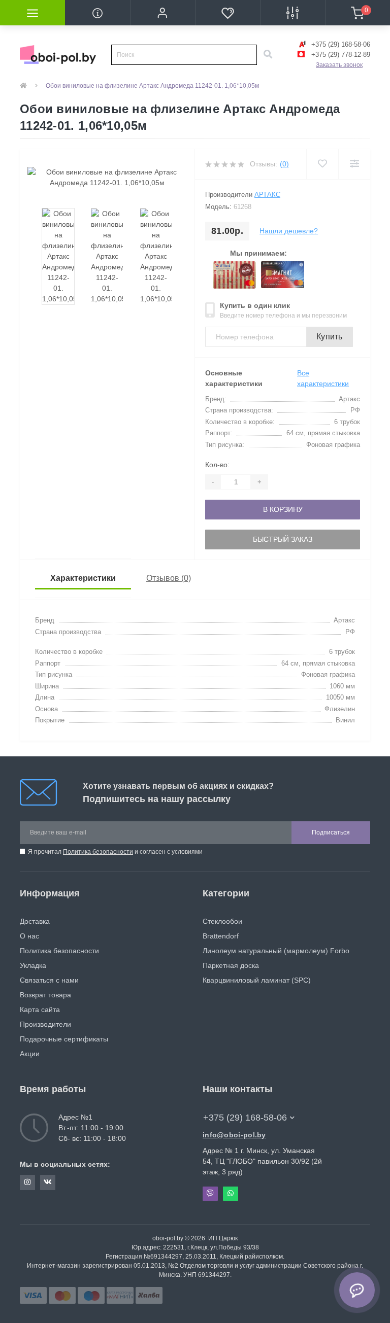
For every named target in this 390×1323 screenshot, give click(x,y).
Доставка (35, 921)
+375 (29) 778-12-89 (339, 54)
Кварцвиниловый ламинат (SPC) (257, 980)
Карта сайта (40, 1009)
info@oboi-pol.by (234, 1135)
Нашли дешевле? (288, 231)
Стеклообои (222, 921)
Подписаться (331, 832)
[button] (162, 12)
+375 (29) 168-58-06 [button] (245, 1117)
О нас (29, 936)
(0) (284, 164)
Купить (329, 336)
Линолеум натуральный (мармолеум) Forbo (276, 951)
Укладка (33, 965)
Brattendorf (221, 936)
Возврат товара (45, 995)
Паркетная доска (231, 965)
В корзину (283, 509)
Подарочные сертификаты (64, 1039)
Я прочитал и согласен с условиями (115, 851)
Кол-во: (217, 465)
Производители (45, 1024)
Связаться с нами (49, 980)
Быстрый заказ (282, 539)
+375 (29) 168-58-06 (339, 44)
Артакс (267, 194)
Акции (30, 1054)
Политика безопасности (98, 851)
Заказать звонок (339, 64)
